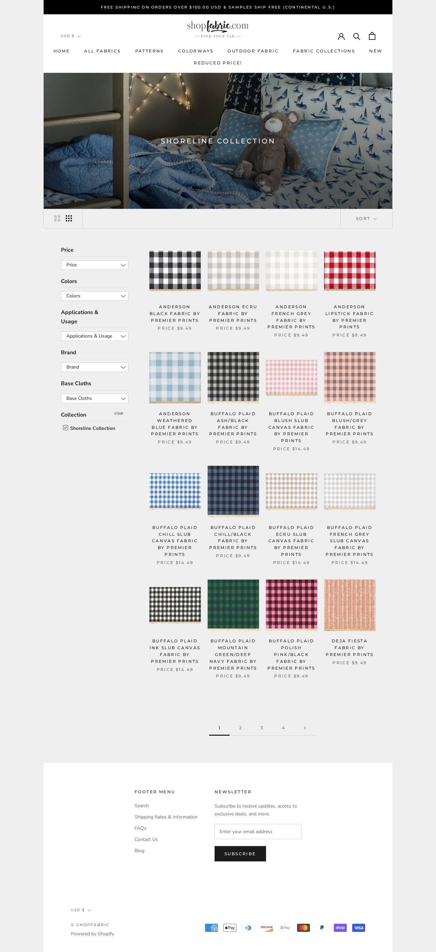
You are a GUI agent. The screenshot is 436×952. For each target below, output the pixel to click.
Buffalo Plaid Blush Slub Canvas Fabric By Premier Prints (291, 427)
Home (61, 50)
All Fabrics (102, 50)
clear (118, 413)
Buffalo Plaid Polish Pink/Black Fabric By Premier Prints (291, 654)
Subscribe (240, 853)
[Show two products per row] (57, 218)
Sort (364, 218)
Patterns (149, 50)
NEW (376, 50)
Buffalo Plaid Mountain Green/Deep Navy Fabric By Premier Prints (233, 654)
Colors (69, 281)
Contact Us (146, 839)
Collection (73, 414)
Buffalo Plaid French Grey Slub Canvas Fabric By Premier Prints (350, 541)
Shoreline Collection (92, 428)
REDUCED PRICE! (218, 62)
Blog (139, 850)
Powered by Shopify (92, 934)
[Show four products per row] (69, 218)
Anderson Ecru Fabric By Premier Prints (233, 313)
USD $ (68, 36)
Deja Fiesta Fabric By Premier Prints (350, 647)
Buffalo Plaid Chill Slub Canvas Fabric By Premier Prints (175, 541)
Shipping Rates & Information (166, 817)
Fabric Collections (324, 50)
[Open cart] (372, 36)
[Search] (356, 36)
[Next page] (304, 728)
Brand (68, 352)
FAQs (140, 828)
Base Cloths (76, 383)
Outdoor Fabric (253, 50)
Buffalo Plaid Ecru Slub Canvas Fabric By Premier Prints (291, 541)
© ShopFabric (90, 924)
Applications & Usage (79, 317)
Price (67, 250)
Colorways (196, 50)
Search (142, 805)
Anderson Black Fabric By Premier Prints (175, 313)
